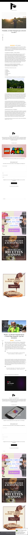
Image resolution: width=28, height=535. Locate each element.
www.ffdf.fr (11, 119)
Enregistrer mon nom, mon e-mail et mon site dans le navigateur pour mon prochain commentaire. (14, 180)
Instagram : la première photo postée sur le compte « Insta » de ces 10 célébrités (14, 420)
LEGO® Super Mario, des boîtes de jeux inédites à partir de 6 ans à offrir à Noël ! (14, 158)
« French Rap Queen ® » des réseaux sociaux (13, 343)
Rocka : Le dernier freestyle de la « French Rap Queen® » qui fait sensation (22, 531)
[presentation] (3, 150)
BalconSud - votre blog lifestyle (14, 136)
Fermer (27, 528)
